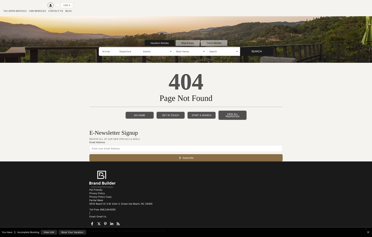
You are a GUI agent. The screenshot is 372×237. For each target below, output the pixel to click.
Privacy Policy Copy (100, 196)
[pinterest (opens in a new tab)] (105, 224)
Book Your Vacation (72, 232)
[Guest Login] (50, 5)
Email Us (101, 216)
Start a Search (201, 115)
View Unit (49, 232)
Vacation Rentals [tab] (159, 43)
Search (256, 51)
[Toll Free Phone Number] (43, 5)
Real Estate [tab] (187, 43)
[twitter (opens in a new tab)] (99, 224)
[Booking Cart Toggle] (57, 5)
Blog (68, 11)
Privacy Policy (97, 193)
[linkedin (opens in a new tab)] (112, 224)
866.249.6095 (108, 209)
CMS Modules (37, 11)
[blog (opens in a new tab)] (118, 224)
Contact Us (55, 11)
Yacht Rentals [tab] (214, 43)
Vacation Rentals (15, 11)
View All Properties (232, 115)
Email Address (97, 142)
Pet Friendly (95, 189)
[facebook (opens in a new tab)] (92, 224)
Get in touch (170, 115)
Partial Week (96, 200)
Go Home (139, 115)
